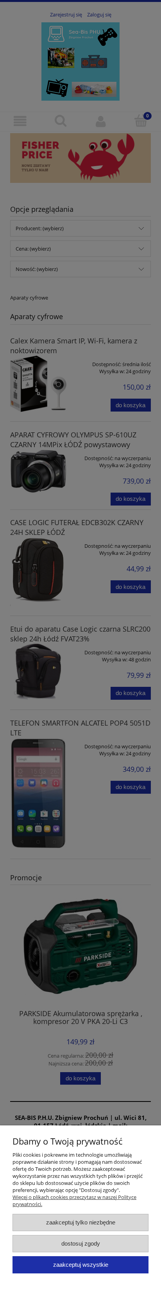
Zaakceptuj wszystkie (80, 1264)
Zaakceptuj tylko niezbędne (80, 1222)
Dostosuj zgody (80, 1243)
